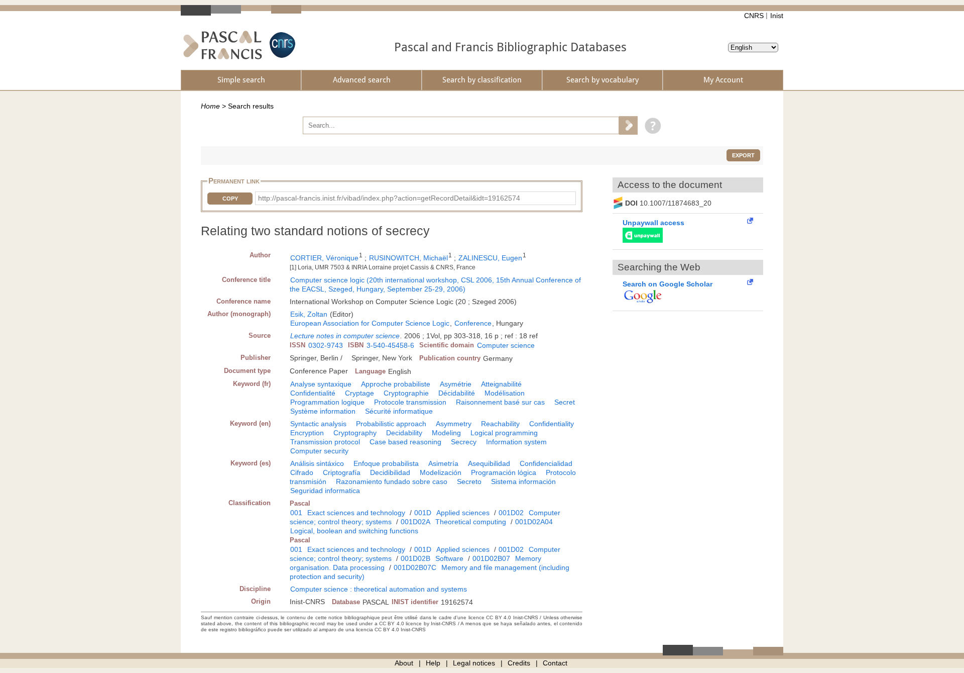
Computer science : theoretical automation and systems (378, 589)
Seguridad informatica (325, 491)
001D (422, 513)
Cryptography (355, 433)
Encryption (307, 433)
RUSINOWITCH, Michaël (408, 258)
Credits (519, 663)
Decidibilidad (390, 472)
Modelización (440, 472)
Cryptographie (406, 393)
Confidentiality (551, 424)
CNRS (754, 16)
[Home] (223, 45)
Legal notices (474, 663)
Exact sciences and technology (356, 513)
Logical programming (504, 433)
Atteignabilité (501, 384)
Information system (516, 442)
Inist (776, 16)
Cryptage (359, 393)
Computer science (506, 345)
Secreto (469, 481)
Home (210, 106)
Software (449, 558)
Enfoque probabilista (386, 463)
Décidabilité (456, 393)
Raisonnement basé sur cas (500, 402)
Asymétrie (455, 384)
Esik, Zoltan (308, 314)
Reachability (500, 424)
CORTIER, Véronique (324, 258)
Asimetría (443, 463)
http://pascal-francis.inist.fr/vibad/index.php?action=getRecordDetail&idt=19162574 (389, 198)
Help (433, 663)
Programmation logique (327, 402)
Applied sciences (463, 513)
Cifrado (301, 472)
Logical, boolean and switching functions (354, 531)
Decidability (404, 433)
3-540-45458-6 (390, 345)
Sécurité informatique (399, 411)
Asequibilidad (489, 463)
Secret (564, 402)
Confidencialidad (546, 463)
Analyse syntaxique (320, 384)
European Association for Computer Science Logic (369, 323)
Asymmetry (453, 424)
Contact (555, 663)
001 (296, 513)
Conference (473, 323)
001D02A (415, 522)
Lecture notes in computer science (345, 336)
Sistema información (523, 481)
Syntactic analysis (318, 424)
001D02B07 (491, 558)
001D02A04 (534, 522)
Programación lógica (503, 472)
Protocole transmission (410, 402)
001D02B (415, 558)
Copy (230, 199)
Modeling (446, 433)
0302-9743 (325, 345)
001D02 (511, 513)
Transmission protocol (325, 442)
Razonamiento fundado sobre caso (391, 481)
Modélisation (505, 393)
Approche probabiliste (395, 384)
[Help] (650, 125)
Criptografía (341, 472)
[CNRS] (281, 45)
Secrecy (463, 442)
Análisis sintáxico (317, 463)
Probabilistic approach (391, 424)
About (404, 663)
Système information (322, 411)
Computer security (319, 451)
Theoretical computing (470, 522)
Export (743, 155)
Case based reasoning (405, 442)
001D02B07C (415, 567)
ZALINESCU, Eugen (490, 258)
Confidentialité (312, 393)
